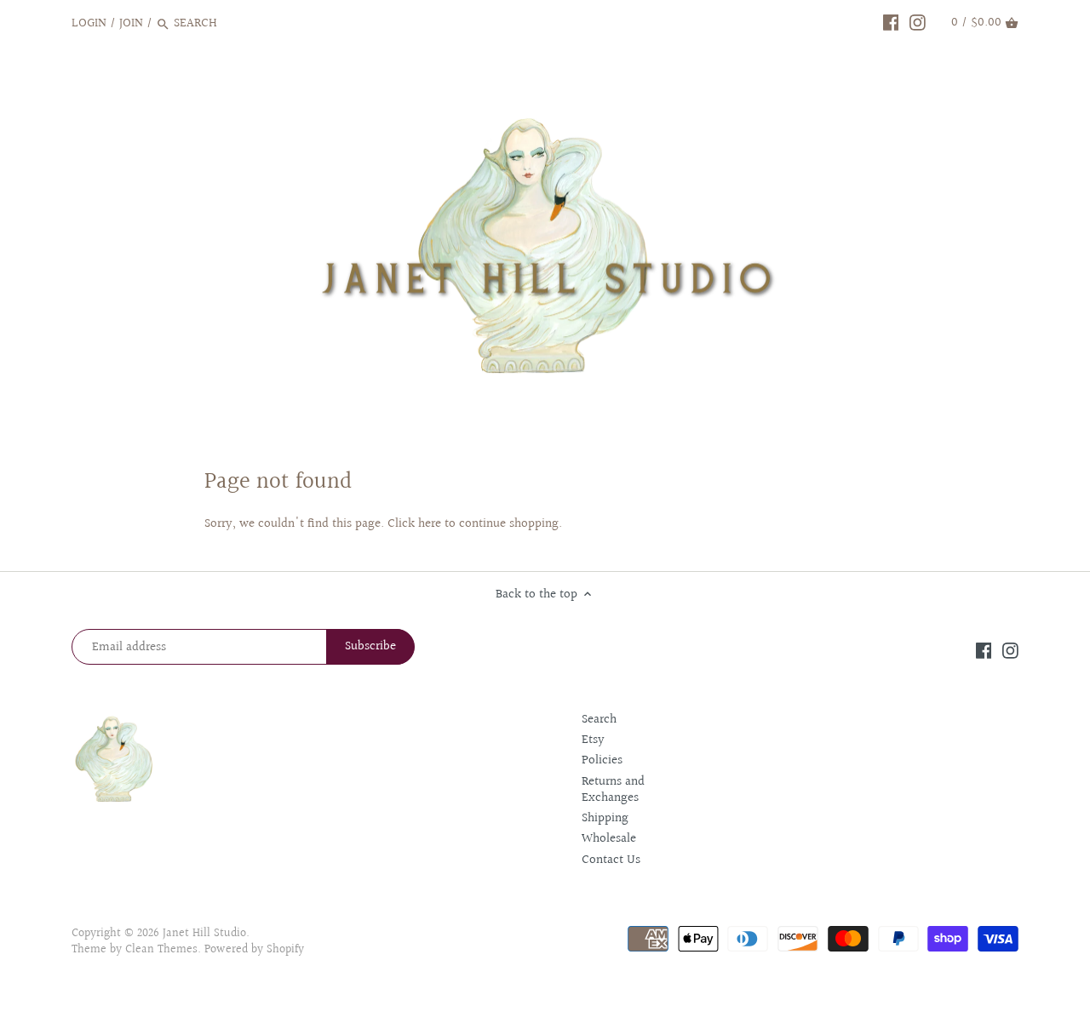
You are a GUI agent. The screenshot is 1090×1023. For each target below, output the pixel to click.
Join (131, 23)
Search (599, 719)
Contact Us (611, 860)
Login (89, 23)
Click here (414, 524)
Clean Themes (161, 949)
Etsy (593, 740)
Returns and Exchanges (613, 790)
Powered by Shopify (254, 949)
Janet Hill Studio (204, 933)
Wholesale (609, 839)
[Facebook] (891, 23)
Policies (602, 760)
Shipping (605, 818)
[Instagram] (917, 23)
